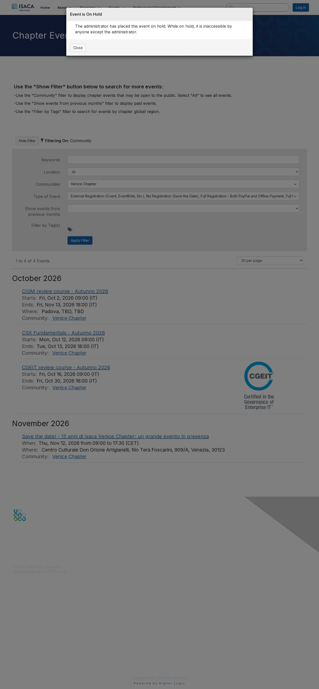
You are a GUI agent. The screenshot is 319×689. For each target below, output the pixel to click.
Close (78, 48)
